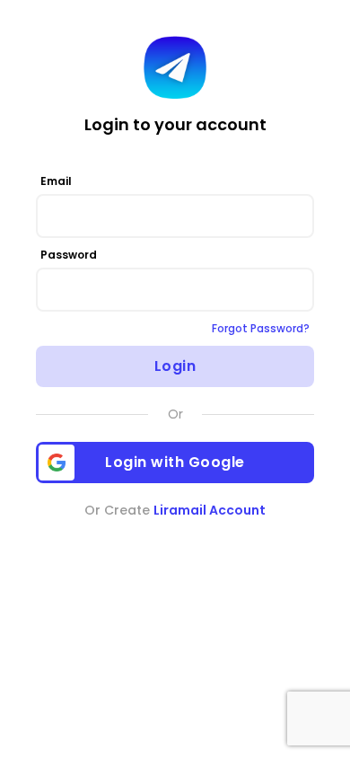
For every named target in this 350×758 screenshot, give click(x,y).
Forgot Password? (261, 328)
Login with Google (175, 462)
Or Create (175, 510)
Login (175, 366)
